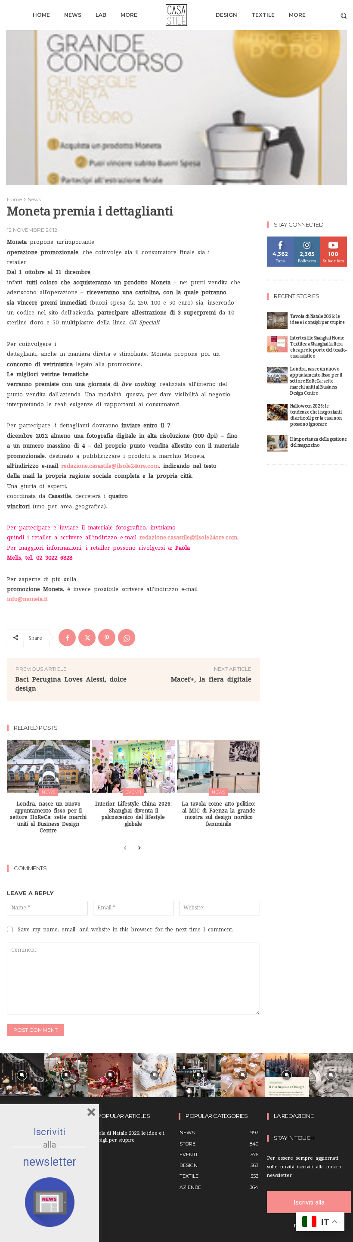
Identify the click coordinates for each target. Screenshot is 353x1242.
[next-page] (138, 848)
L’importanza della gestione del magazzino (318, 443)
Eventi (133, 792)
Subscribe (333, 240)
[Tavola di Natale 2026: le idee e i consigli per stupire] (277, 320)
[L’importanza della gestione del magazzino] (277, 443)
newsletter (50, 1162)
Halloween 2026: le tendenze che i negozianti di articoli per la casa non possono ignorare (316, 416)
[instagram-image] (22, 1075)
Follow (307, 240)
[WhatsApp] (126, 637)
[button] (343, 15)
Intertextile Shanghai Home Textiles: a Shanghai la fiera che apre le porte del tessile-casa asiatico (318, 348)
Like (280, 240)
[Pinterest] (106, 637)
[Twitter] (87, 637)
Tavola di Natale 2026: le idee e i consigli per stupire (317, 320)
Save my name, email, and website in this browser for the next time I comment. (125, 929)
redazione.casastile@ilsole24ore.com (110, 466)
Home (14, 199)
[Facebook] (67, 637)
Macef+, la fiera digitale (211, 679)
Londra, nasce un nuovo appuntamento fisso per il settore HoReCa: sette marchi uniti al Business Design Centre (48, 817)
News (34, 199)
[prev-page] (125, 848)
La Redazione (293, 1116)
